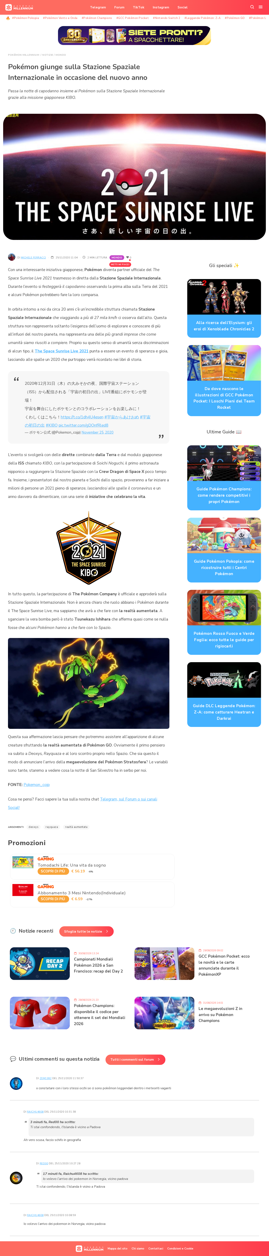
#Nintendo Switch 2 (166, 18)
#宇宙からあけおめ (121, 417)
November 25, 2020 (97, 432)
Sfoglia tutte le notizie (83, 931)
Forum (119, 7)
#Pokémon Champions (97, 18)
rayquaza (52, 827)
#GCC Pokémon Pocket (132, 18)
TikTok (138, 7)
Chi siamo (138, 1249)
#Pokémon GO (235, 18)
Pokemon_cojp (37, 784)
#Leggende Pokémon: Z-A (203, 18)
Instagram (161, 7)
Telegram (98, 7)
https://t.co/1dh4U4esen (82, 417)
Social (183, 7)
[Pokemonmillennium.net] (18, 7)
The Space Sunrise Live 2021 (61, 351)
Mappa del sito (117, 1249)
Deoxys (33, 827)
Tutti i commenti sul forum (132, 1059)
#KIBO (52, 425)
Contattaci (155, 1249)
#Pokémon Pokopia (25, 18)
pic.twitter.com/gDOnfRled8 (83, 425)
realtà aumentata (76, 827)
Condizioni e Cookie (180, 1249)
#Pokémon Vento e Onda (60, 18)
